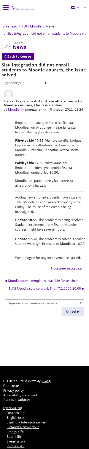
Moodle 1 (15, 109)
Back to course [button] (18, 56)
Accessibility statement (20, 395)
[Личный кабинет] (22, 7)
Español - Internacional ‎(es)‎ (26, 422)
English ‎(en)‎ (15, 417)
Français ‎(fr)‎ (15, 432)
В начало (10, 26)
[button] (75, 7)
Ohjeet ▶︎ (72, 311)
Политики (11, 385)
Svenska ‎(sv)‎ (16, 441)
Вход (85, 7)
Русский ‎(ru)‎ (12, 408)
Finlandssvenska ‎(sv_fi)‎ (23, 427)
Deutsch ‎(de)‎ (16, 412)
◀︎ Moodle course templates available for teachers (41, 280)
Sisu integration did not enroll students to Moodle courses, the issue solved (46, 33)
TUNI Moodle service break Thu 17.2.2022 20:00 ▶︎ (46, 288)
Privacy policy (13, 390)
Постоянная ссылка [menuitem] (66, 268)
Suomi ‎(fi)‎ (14, 436)
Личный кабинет (16, 399)
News (50, 26)
